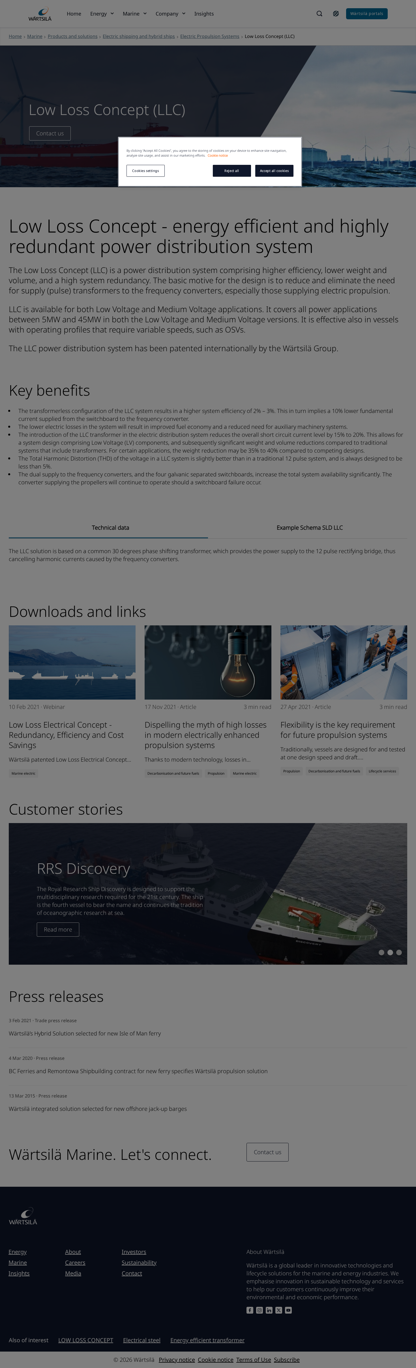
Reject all (231, 171)
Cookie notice (218, 155)
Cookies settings (145, 171)
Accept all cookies (274, 171)
